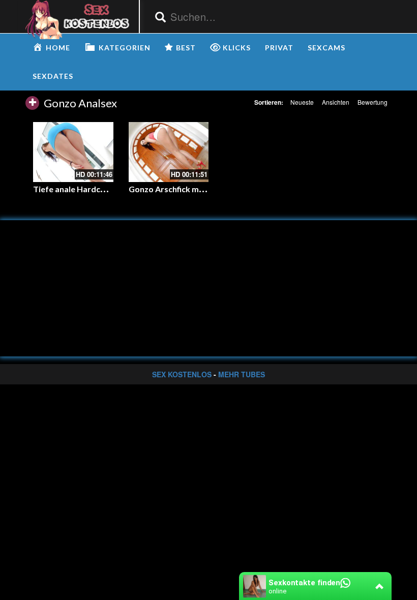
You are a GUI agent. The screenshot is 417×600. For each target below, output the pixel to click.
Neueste (302, 102)
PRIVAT (279, 47)
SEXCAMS (326, 47)
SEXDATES (53, 76)
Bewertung (373, 102)
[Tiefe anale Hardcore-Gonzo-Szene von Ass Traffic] (73, 152)
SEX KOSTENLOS (182, 374)
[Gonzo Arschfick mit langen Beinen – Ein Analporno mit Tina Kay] (169, 152)
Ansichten (335, 102)
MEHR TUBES (241, 374)
